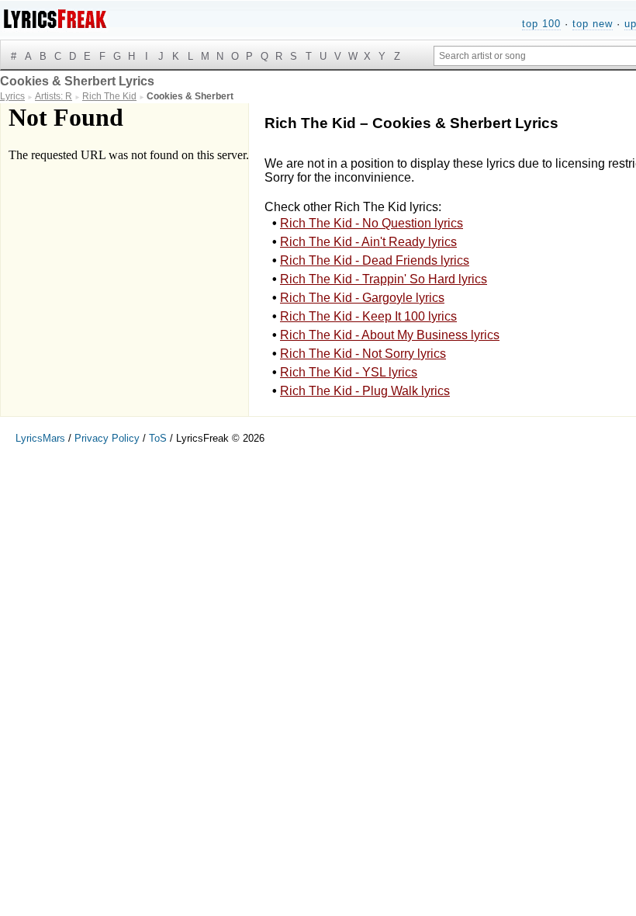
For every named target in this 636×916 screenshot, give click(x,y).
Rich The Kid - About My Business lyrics (389, 335)
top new (592, 23)
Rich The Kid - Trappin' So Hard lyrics (383, 279)
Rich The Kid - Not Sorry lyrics (363, 353)
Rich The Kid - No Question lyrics (371, 223)
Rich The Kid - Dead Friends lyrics (374, 260)
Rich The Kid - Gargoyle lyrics (362, 297)
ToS (158, 438)
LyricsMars (40, 438)
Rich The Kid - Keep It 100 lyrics (368, 316)
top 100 (541, 23)
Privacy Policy (107, 438)
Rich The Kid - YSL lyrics (348, 372)
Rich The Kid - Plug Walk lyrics (365, 390)
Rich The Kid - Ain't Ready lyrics (368, 241)
